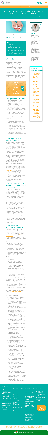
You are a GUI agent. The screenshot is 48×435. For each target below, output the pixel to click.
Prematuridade (28, 417)
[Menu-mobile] (46, 2)
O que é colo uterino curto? (30, 410)
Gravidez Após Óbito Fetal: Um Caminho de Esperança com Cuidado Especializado (36, 113)
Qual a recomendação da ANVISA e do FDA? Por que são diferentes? (16, 51)
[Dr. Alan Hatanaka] (5, 2)
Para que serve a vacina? (13, 46)
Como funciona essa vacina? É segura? (14, 48)
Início (8, 16)
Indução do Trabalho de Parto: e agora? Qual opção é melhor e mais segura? (36, 91)
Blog (11, 16)
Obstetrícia (16, 396)
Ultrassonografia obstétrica (40, 400)
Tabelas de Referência (16, 405)
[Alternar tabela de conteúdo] (23, 43)
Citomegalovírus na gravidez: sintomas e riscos (29, 406)
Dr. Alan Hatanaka (17, 394)
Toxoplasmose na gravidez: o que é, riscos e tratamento (29, 421)
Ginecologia (16, 398)
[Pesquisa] (41, 3)
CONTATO (22, 89)
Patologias (16, 400)
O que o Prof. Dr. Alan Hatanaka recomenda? (15, 54)
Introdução (10, 44)
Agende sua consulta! (15, 291)
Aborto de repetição (29, 401)
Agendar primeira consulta (24, 6)
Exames (15, 402)
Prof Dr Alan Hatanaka (12, 37)
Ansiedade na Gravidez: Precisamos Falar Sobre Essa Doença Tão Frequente (36, 102)
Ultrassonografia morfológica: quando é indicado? (41, 396)
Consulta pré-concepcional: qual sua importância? (29, 396)
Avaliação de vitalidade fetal (40, 392)
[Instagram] (38, 3)
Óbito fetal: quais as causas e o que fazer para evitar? (29, 414)
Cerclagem (27, 403)
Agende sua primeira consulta (41, 407)
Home (14, 392)
